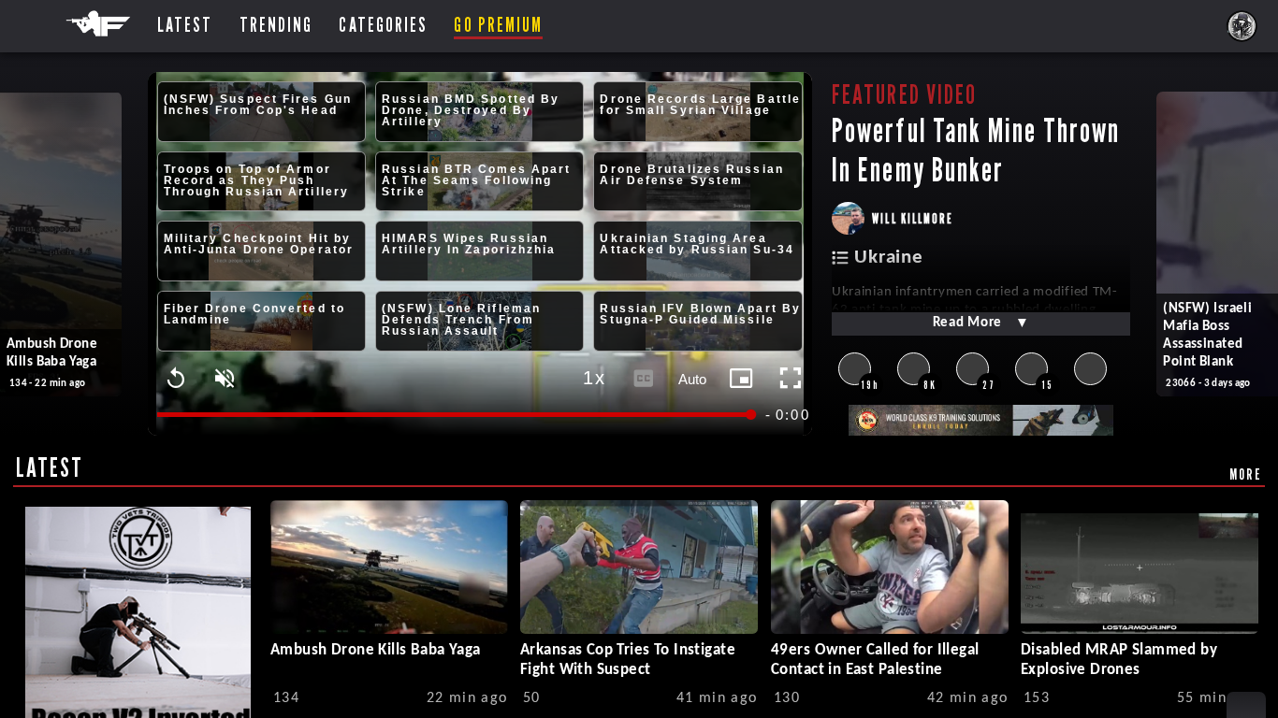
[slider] (455, 414)
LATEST (50, 467)
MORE (1245, 474)
